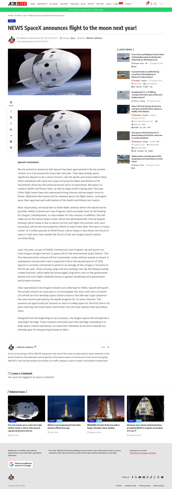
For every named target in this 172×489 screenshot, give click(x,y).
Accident (137, 81)
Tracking (152, 115)
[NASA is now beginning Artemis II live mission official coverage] (66, 409)
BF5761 (139, 87)
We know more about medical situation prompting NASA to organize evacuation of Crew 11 (145, 428)
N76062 (141, 151)
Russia (142, 101)
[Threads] (158, 477)
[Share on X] (11, 117)
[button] (155, 4)
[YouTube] (140, 477)
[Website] (108, 347)
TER (148, 127)
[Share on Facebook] (11, 111)
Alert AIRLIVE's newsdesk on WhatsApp (143, 453)
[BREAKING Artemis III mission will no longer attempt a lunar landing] (105, 409)
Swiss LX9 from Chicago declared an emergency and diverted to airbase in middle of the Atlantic (147, 108)
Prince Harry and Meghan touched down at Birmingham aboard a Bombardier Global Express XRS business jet (148, 57)
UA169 (150, 151)
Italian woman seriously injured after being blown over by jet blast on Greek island (147, 158)
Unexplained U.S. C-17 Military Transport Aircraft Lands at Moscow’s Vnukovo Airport (147, 94)
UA (146, 151)
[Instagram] (147, 477)
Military (136, 101)
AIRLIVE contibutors (94, 38)
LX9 (144, 127)
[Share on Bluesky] (11, 148)
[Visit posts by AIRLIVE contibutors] (11, 40)
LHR (134, 151)
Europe (136, 63)
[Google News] (144, 477)
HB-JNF (136, 127)
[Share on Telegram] (11, 135)
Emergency (138, 115)
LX (141, 127)
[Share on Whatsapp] (11, 123)
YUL (151, 87)
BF (134, 87)
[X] (136, 477)
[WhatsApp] (154, 477)
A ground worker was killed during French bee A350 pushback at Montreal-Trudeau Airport (145, 74)
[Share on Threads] (11, 141)
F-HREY (145, 87)
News (142, 63)
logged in (27, 377)
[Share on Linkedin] (11, 129)
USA (59, 421)
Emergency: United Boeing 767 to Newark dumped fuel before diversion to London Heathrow (147, 135)
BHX (134, 66)
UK (146, 63)
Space (11, 21)
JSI (134, 168)
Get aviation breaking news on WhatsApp (86, 9)
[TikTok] (151, 477)
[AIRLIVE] (17, 4)
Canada (144, 81)
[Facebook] (132, 477)
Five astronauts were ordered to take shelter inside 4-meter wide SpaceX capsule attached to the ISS (25, 428)
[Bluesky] (162, 477)
